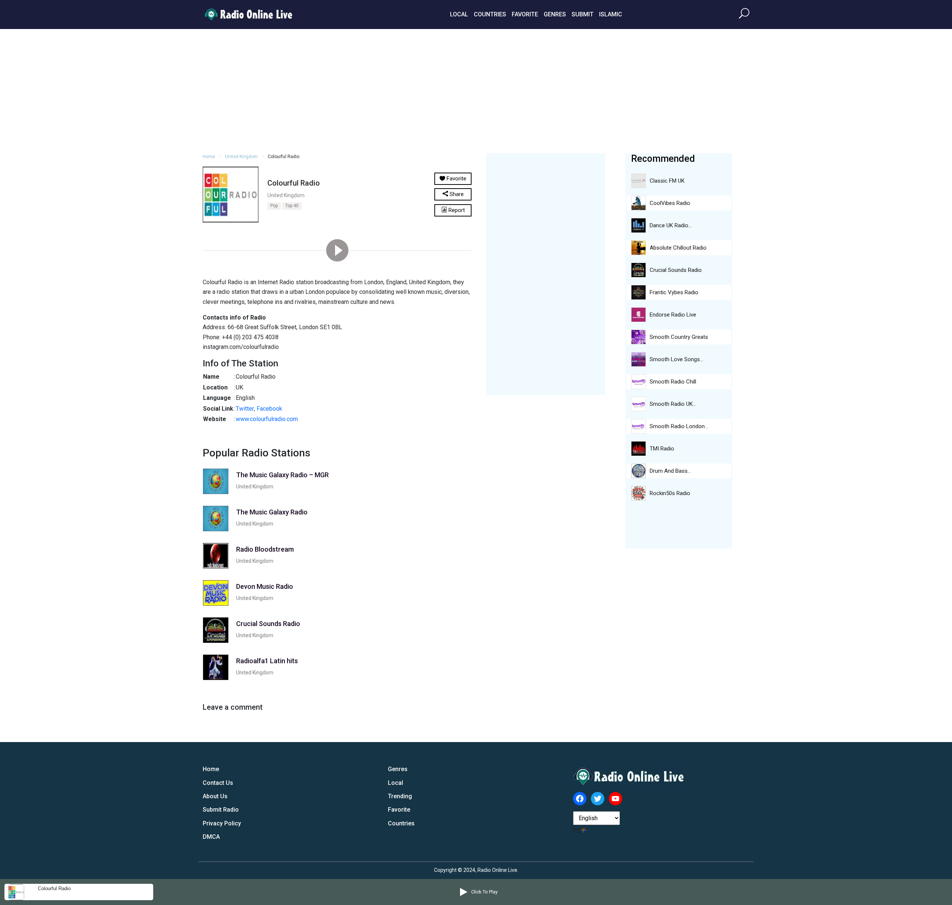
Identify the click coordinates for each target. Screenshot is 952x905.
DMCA (211, 836)
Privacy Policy (222, 823)
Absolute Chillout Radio (678, 247)
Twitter (245, 408)
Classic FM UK (667, 180)
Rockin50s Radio (670, 493)
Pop (274, 205)
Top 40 (292, 205)
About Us (215, 796)
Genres (555, 14)
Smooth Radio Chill (673, 381)
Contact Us (218, 782)
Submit (583, 14)
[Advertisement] (476, 90)
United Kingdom (241, 156)
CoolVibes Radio (670, 203)
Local (459, 14)
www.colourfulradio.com (267, 419)
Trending (400, 796)
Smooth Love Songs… (676, 359)
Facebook (269, 408)
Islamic (610, 14)
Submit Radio (221, 809)
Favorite (525, 14)
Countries (490, 14)
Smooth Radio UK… (673, 404)
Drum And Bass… (670, 471)
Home (209, 156)
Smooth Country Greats (679, 337)
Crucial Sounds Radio (676, 270)
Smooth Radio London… (679, 426)
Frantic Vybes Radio (674, 292)
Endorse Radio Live (673, 314)
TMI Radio (662, 448)
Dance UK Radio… (671, 225)
